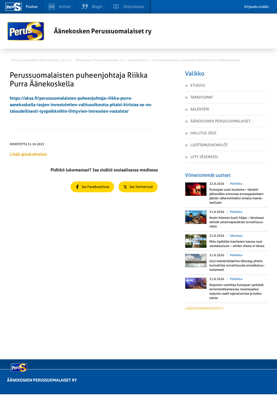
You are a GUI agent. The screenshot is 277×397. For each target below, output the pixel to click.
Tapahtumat (201, 97)
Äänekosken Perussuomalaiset (220, 121)
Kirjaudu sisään (256, 7)
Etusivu (197, 85)
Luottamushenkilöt (209, 145)
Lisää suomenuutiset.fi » (205, 308)
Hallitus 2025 (203, 133)
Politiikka (236, 183)
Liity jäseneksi (204, 157)
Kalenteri (199, 109)
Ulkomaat (236, 235)
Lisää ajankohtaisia (28, 154)
